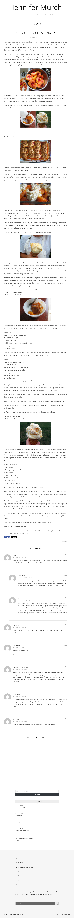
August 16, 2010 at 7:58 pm (20, 721)
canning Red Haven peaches (22, 42)
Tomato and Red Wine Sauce (36, 531)
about (17, 871)
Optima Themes (19, 914)
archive (17, 876)
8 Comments (63, 542)
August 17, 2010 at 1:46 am (20, 669)
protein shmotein (20, 808)
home (17, 858)
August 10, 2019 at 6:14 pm (25, 577)
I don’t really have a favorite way (29, 96)
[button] (73, 2)
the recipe (11, 168)
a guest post (41, 42)
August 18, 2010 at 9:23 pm (20, 627)
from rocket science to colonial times (24, 839)
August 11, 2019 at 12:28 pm (25, 600)
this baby (18, 823)
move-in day (19, 815)
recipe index (19, 863)
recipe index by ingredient (24, 867)
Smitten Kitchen (23, 295)
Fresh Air (17, 54)
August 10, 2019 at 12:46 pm (20, 557)
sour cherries (33, 412)
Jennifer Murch (37, 7)
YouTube (18, 885)
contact (17, 880)
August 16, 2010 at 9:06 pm (20, 696)
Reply (65, 555)
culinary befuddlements (22, 830)
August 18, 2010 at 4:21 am (20, 647)
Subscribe (37, 794)
